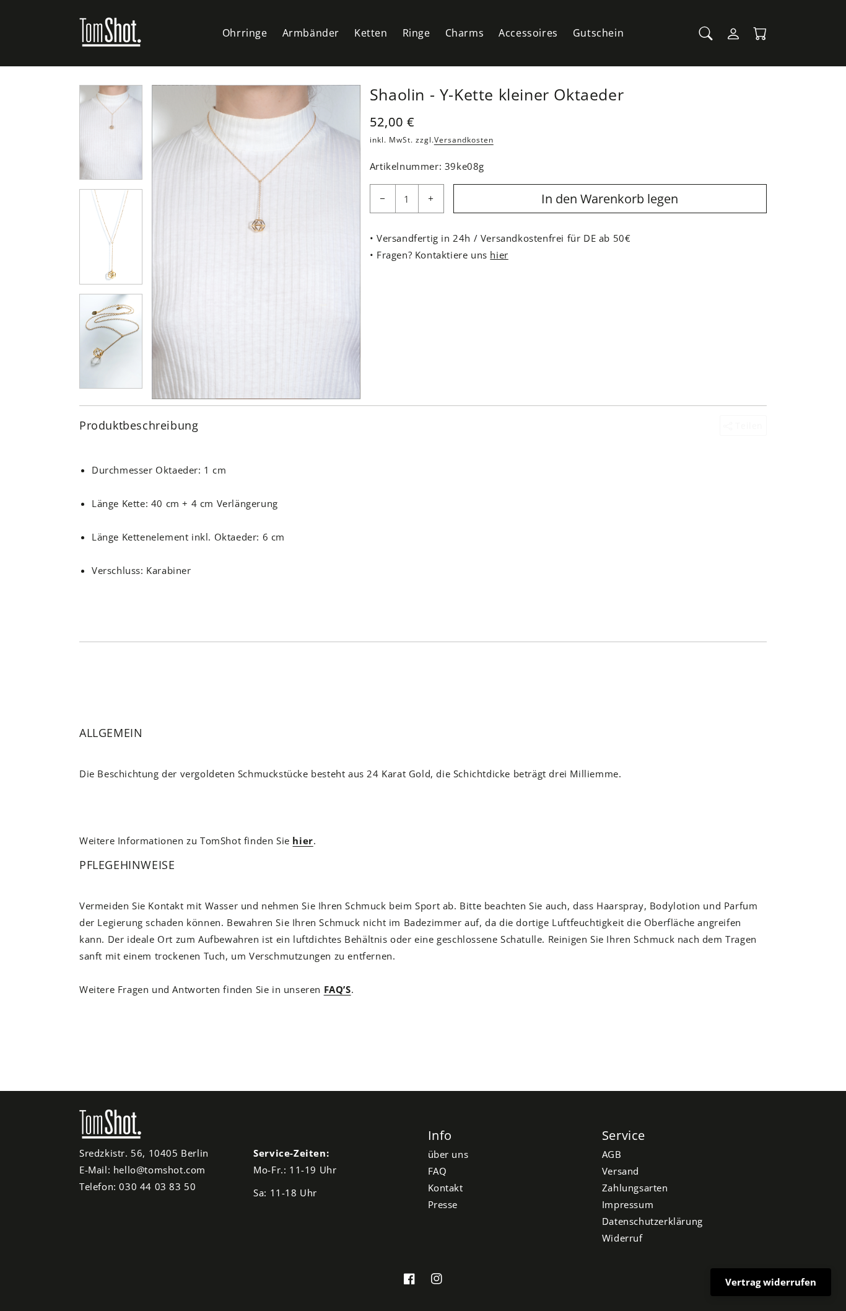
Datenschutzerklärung (652, 1221)
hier (499, 255)
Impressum (627, 1204)
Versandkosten (464, 140)
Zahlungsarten (635, 1187)
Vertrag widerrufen (770, 1282)
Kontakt (445, 1187)
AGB (612, 1154)
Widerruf (622, 1238)
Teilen (748, 425)
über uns (448, 1154)
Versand (620, 1171)
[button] (706, 33)
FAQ (437, 1171)
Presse (443, 1204)
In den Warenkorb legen (609, 198)
